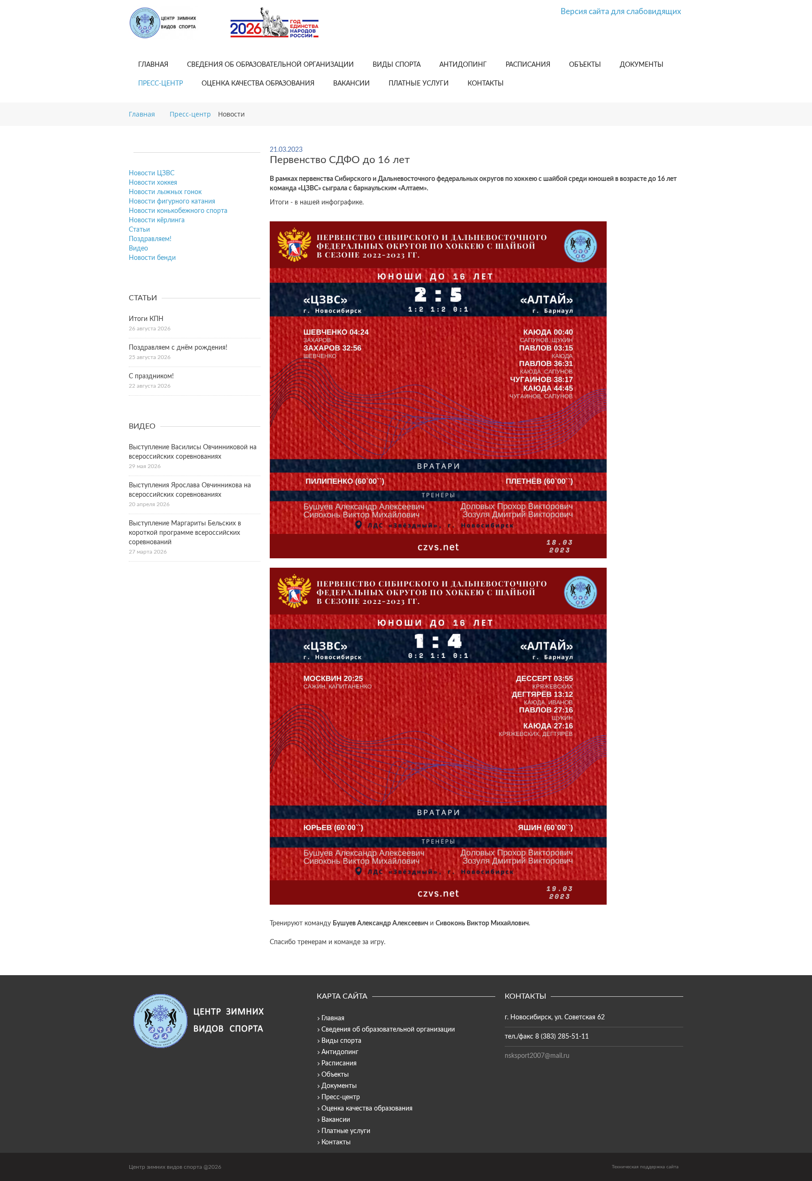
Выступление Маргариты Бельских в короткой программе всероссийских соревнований (185, 533)
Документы (642, 65)
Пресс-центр (160, 83)
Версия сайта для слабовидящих (621, 12)
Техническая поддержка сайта (645, 1167)
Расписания (528, 65)
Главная (153, 65)
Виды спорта (397, 65)
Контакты (486, 83)
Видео (138, 248)
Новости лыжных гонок (165, 192)
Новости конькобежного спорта (178, 211)
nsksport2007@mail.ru (537, 1056)
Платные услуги (419, 83)
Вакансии (351, 83)
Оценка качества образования (258, 83)
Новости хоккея (153, 183)
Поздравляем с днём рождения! (178, 347)
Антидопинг (463, 65)
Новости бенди (152, 258)
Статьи (139, 230)
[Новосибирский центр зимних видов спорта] (176, 23)
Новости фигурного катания (172, 201)
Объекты (585, 65)
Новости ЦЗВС (151, 173)
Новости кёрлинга (157, 220)
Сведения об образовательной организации (270, 65)
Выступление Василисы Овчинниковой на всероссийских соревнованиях (193, 452)
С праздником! (151, 376)
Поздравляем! (150, 239)
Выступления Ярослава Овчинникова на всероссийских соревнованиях (190, 490)
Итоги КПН (146, 319)
